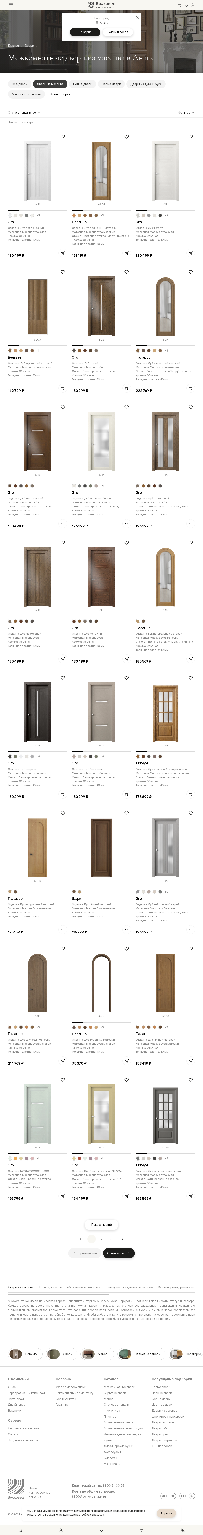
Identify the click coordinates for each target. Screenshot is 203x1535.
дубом (143, 1310)
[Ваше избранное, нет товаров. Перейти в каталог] (186, 5)
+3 (102, 215)
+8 (166, 1158)
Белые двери (82, 84)
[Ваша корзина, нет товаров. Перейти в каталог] (180, 5)
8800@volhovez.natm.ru (89, 1496)
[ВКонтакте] (163, 1496)
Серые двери (111, 84)
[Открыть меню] (10, 5)
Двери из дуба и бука (146, 84)
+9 (38, 215)
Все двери (19, 84)
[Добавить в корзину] (62, 253)
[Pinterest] (192, 1496)
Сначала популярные (22, 112)
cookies (53, 1511)
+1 (37, 350)
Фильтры (184, 112)
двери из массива (42, 1301)
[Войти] (192, 5)
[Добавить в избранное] (63, 136)
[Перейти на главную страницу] (101, 5)
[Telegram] (173, 1496)
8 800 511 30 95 (113, 1485)
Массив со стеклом (26, 94)
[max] (182, 1496)
